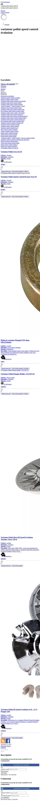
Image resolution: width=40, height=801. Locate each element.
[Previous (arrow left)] (1, 751)
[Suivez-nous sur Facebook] (8, 742)
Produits (6, 24)
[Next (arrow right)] (3, 751)
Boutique (3, 93)
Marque (3, 89)
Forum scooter (5, 12)
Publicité (3, 747)
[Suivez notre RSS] (3, 742)
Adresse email (5, 769)
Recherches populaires (7, 96)
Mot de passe (4, 771)
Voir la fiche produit (20, 171)
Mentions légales (6, 746)
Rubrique (3, 86)
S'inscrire (15, 799)
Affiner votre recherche (7, 84)
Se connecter (12, 774)
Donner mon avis (6, 171)
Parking (3, 11)
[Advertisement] (20, 56)
